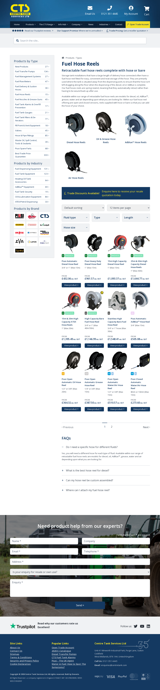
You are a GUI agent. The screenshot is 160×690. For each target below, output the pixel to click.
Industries (103, 24)
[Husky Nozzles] (32, 216)
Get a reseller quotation (134, 30)
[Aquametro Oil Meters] (44, 233)
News (90, 24)
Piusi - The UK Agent (63, 660)
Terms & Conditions (21, 657)
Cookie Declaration (20, 663)
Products (30, 24)
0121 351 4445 (110, 661)
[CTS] (44, 216)
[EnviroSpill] (44, 225)
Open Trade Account (63, 647)
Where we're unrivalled (90, 30)
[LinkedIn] (148, 626)
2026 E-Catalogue (61, 650)
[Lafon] (32, 242)
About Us (15, 647)
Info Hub (62, 24)
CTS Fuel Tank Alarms (63, 657)
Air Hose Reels (76, 177)
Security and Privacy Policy (24, 660)
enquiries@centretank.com (114, 665)
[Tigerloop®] (19, 250)
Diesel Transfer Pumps (64, 654)
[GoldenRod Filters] (19, 225)
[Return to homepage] (45, 10)
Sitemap (14, 654)
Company (76, 24)
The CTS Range (46, 24)
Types (79, 57)
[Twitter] (136, 626)
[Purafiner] (44, 242)
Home (17, 24)
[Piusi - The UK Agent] (19, 216)
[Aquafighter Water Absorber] (32, 224)
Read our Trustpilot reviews (38, 30)
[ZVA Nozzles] (19, 242)
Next (146, 427)
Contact (118, 24)
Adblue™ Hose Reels (135, 142)
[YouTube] (142, 626)
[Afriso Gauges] (32, 233)
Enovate (75, 674)
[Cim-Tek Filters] (19, 232)
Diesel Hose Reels (76, 142)
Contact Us (16, 650)
